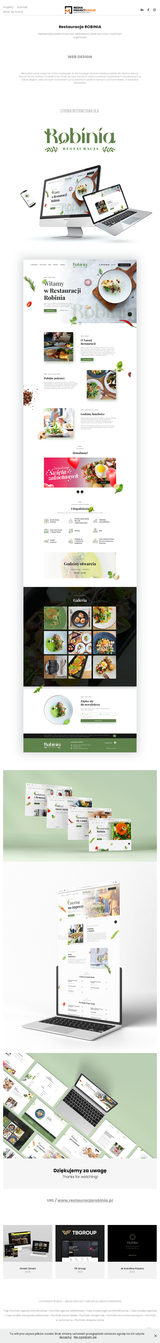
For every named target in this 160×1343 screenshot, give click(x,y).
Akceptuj (65, 1337)
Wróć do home (13, 12)
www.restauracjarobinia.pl (85, 1200)
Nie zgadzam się (85, 1337)
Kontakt (22, 7)
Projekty (8, 7)
